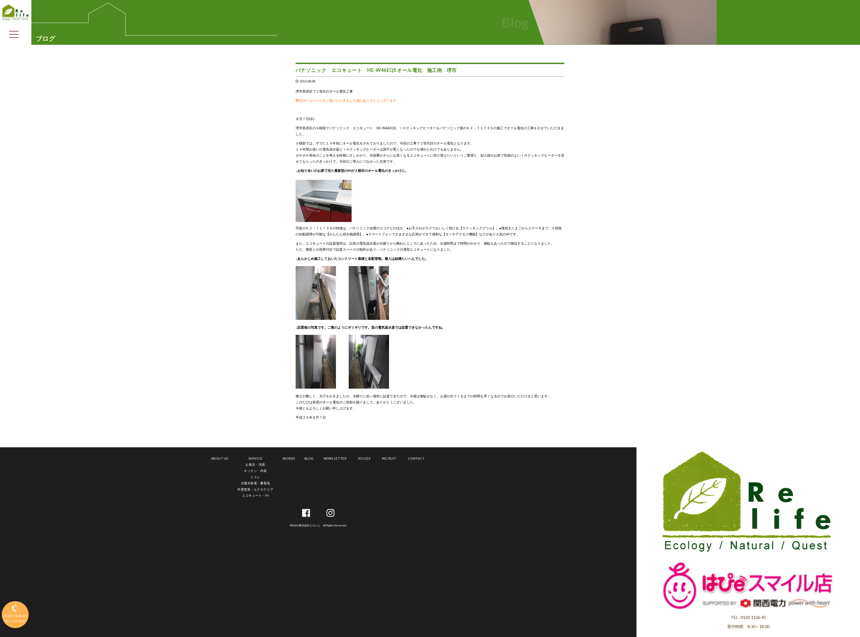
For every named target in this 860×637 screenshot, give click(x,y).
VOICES (364, 458)
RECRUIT (389, 458)
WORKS (289, 458)
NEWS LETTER (335, 458)
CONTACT (416, 458)
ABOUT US (219, 458)
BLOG (309, 458)
